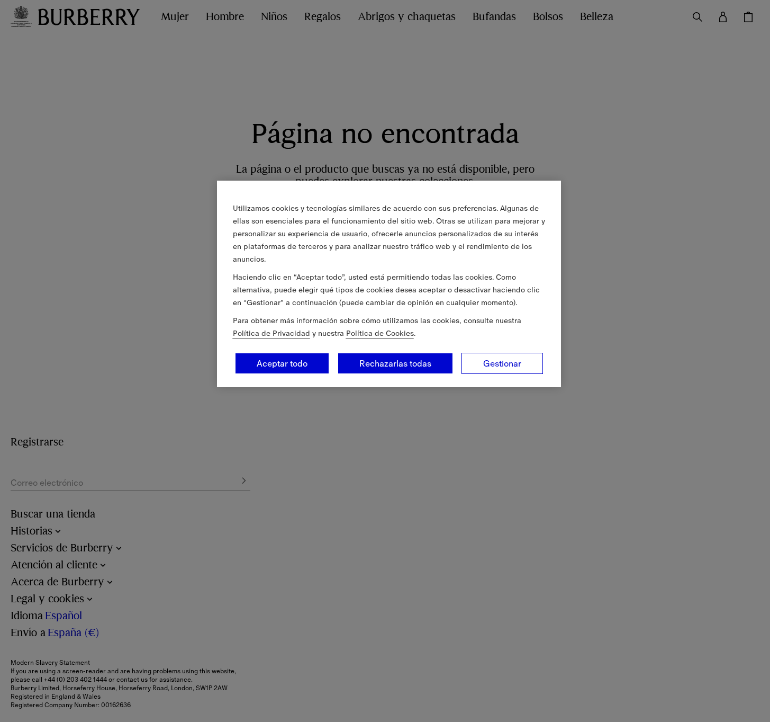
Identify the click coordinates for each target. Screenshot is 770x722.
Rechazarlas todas (395, 363)
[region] (389, 284)
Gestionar (502, 363)
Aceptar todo (282, 363)
